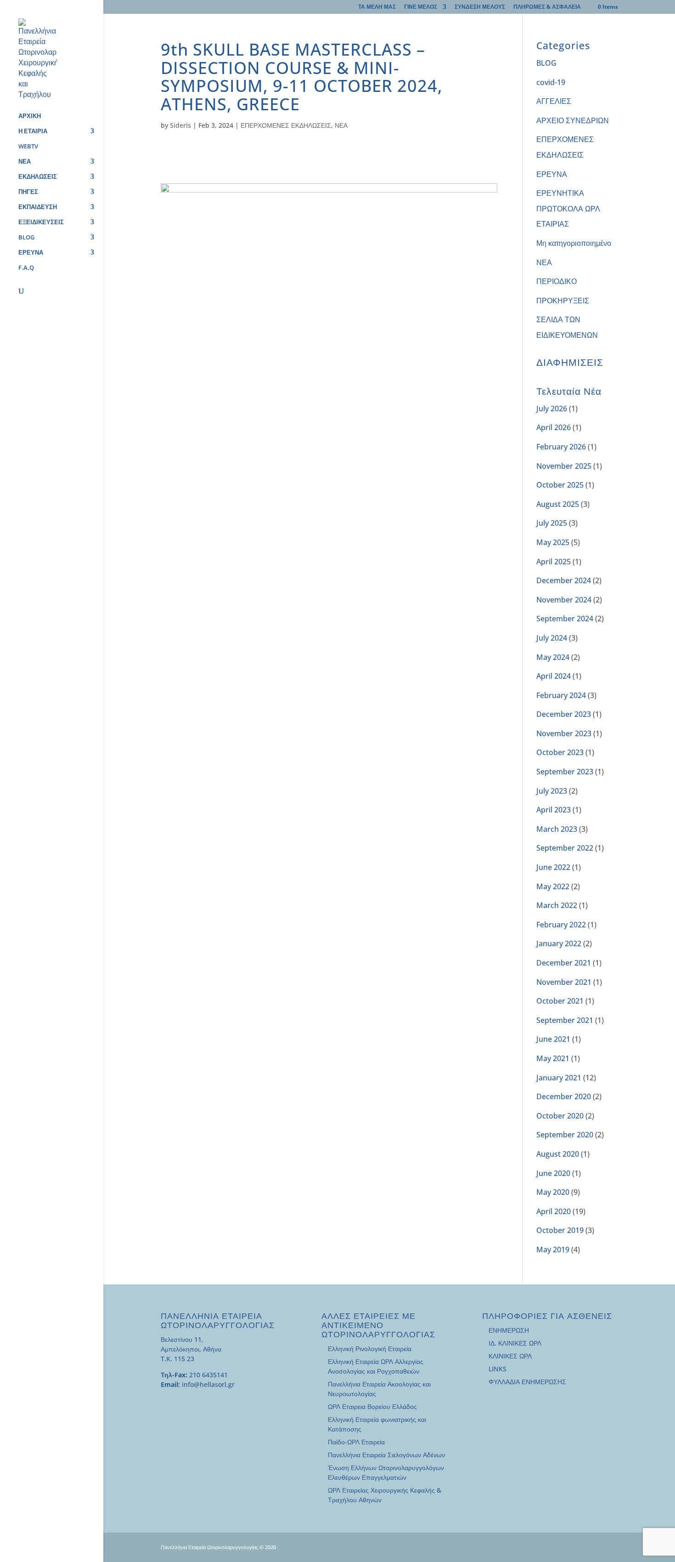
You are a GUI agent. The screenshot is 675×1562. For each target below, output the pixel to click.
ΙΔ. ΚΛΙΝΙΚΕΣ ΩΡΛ (515, 1343)
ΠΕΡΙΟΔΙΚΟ (556, 281)
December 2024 (563, 580)
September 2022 (564, 848)
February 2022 (561, 925)
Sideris (180, 125)
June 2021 (553, 1039)
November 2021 (563, 982)
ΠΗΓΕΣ (28, 192)
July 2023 (551, 791)
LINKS (497, 1368)
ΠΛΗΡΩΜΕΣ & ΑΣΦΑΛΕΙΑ (547, 7)
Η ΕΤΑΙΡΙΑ (32, 131)
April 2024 (553, 676)
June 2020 (553, 1173)
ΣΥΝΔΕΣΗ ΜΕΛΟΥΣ (480, 7)
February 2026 (561, 447)
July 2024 (551, 638)
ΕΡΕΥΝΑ (30, 252)
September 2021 (564, 1020)
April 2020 (553, 1211)
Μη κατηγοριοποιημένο (573, 243)
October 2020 (560, 1116)
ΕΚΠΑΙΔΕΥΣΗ (37, 207)
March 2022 (556, 905)
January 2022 (558, 943)
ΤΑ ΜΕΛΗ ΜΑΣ (377, 7)
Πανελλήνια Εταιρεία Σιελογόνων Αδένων (386, 1454)
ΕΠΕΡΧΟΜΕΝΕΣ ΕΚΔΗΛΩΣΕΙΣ (286, 125)
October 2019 (560, 1230)
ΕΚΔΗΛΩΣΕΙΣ (37, 177)
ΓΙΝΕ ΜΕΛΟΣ (420, 7)
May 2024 (552, 657)
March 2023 (556, 829)
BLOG (26, 237)
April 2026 (553, 427)
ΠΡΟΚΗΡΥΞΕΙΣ (562, 300)
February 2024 (561, 695)
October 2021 (560, 1001)
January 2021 (558, 1078)
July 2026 (551, 408)
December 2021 (563, 963)
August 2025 (557, 504)
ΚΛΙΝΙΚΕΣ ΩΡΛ (510, 1356)
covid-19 (550, 82)
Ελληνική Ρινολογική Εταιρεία (369, 1348)
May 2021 (552, 1058)
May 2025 (552, 542)
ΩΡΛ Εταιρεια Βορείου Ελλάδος (372, 1406)
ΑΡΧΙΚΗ (29, 116)
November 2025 (563, 466)
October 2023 (560, 752)
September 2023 (564, 772)
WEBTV (28, 146)
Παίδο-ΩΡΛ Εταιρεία (356, 1441)
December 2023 (563, 714)
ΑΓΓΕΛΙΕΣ (553, 101)
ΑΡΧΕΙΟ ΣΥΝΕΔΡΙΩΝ (572, 120)
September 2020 (564, 1135)
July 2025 (551, 523)
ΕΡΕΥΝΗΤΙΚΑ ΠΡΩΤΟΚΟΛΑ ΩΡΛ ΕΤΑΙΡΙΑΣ (568, 208)
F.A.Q (26, 268)
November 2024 (563, 600)
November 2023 (563, 733)
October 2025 (560, 485)
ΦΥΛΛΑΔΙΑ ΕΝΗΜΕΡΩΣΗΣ (527, 1381)
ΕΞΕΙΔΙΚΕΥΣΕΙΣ (41, 222)
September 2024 (564, 618)
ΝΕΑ (24, 161)
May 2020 (552, 1192)
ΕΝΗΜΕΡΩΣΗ (509, 1330)
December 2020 (563, 1096)
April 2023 (553, 810)
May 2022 (552, 886)
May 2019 (552, 1249)
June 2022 (553, 867)
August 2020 (557, 1154)
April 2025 (553, 562)
